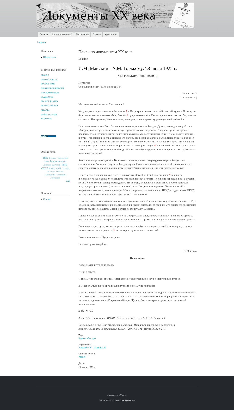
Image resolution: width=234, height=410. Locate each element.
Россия (81, 356)
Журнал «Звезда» (87, 338)
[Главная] (116, 16)
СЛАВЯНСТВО (47, 97)
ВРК (45, 157)
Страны (97, 34)
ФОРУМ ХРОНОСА (49, 79)
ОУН (58, 168)
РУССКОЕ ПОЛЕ (48, 84)
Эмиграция (55, 177)
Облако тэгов (49, 57)
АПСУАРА (45, 110)
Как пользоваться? (62, 34)
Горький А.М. (100, 347)
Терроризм (61, 174)
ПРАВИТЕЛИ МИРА (49, 101)
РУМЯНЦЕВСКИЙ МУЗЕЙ (52, 88)
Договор (56, 164)
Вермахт (53, 158)
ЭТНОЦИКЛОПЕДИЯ (50, 92)
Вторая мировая (58, 161)
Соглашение (50, 174)
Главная (43, 34)
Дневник (47, 164)
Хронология (111, 34)
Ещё (68, 180)
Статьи (46, 199)
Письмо (60, 171)
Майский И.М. (85, 347)
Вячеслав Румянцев (125, 400)
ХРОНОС (45, 75)
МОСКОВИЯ (46, 118)
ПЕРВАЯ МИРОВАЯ (49, 105)
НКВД (52, 168)
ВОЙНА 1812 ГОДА (49, 114)
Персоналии (82, 34)
